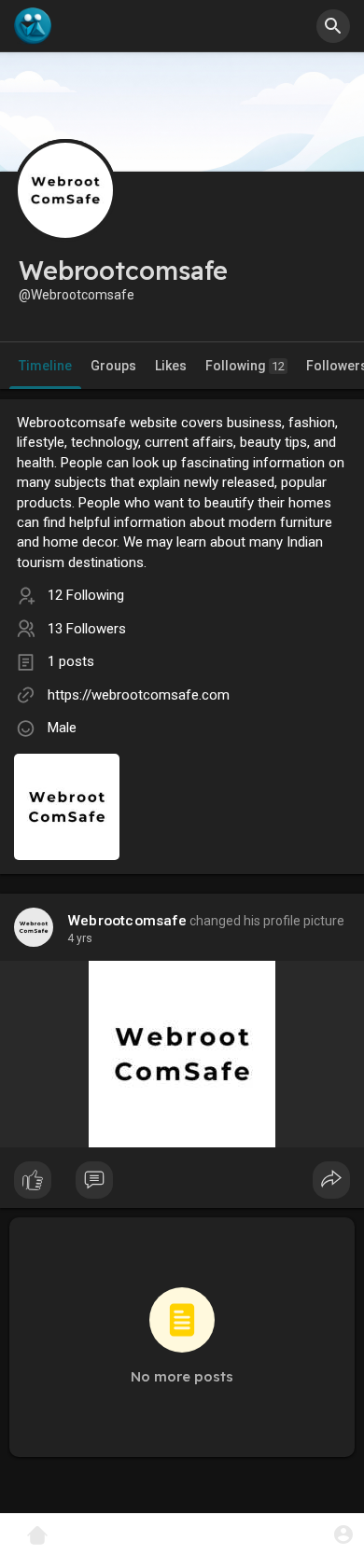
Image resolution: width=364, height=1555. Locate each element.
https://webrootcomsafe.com (139, 695)
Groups (113, 365)
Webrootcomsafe (127, 920)
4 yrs (79, 938)
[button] (343, 1534)
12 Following (86, 595)
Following (245, 365)
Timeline (45, 365)
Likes (171, 365)
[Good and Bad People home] (32, 26)
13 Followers (87, 628)
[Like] (182, 1184)
